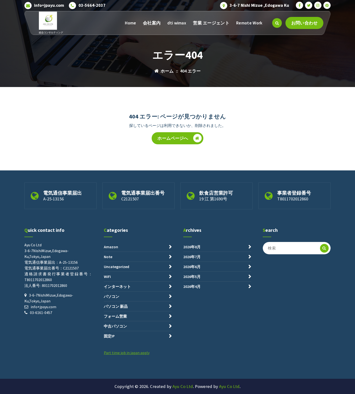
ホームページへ (172, 138)
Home (130, 23)
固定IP (109, 336)
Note (108, 256)
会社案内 (152, 23)
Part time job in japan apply (126, 352)
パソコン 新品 (116, 306)
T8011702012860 (292, 199)
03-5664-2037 (92, 5)
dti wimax (176, 23)
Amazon (111, 246)
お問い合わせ (304, 23)
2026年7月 (192, 256)
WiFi (107, 276)
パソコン (111, 296)
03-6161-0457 (41, 312)
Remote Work (249, 23)
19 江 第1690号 (213, 199)
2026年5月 (192, 276)
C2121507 (130, 199)
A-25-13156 (53, 199)
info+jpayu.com (49, 5)
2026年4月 (192, 286)
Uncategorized (116, 266)
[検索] (324, 248)
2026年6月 (192, 266)
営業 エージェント (211, 23)
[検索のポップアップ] (277, 23)
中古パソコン (115, 326)
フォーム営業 (115, 316)
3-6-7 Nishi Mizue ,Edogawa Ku (259, 5)
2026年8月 (192, 246)
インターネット (117, 286)
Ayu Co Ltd (182, 386)
